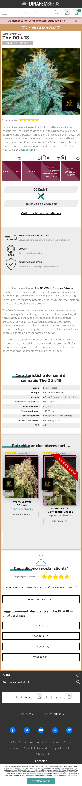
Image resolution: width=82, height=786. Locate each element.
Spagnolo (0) (41, 636)
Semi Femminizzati (13, 34)
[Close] (76, 21)
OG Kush (28, 295)
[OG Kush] (21, 476)
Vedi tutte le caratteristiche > (41, 213)
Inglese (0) (41, 625)
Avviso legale (71, 775)
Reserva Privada (17, 43)
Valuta (48, 713)
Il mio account (66, 12)
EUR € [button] (57, 714)
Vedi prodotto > (21, 515)
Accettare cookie (41, 780)
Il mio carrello (75, 12)
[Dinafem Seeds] (41, 3)
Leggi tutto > (29, 149)
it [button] (29, 714)
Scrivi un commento (41, 599)
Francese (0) (41, 646)
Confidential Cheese (60, 511)
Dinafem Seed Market (41, 27)
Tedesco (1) (41, 657)
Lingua (22, 713)
